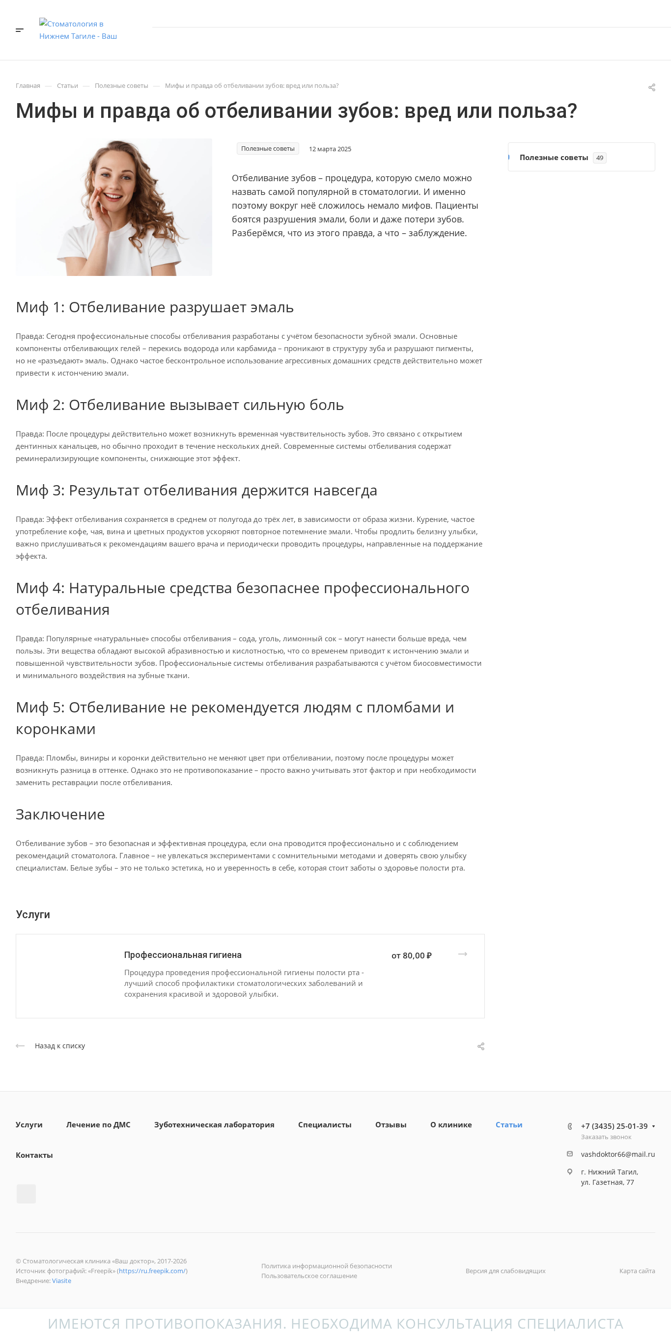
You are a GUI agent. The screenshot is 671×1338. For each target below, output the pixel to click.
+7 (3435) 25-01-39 (614, 13)
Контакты (34, 1155)
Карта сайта (637, 1270)
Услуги (29, 1124)
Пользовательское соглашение (309, 1275)
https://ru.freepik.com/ (152, 1270)
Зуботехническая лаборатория (214, 1124)
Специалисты (325, 1124)
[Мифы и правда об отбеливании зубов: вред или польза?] (114, 206)
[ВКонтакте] (26, 1193)
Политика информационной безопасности (326, 1265)
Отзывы (391, 1124)
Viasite (61, 1280)
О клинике (451, 1124)
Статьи (509, 1124)
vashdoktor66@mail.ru (618, 1154)
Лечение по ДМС (98, 1124)
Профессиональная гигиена (183, 955)
